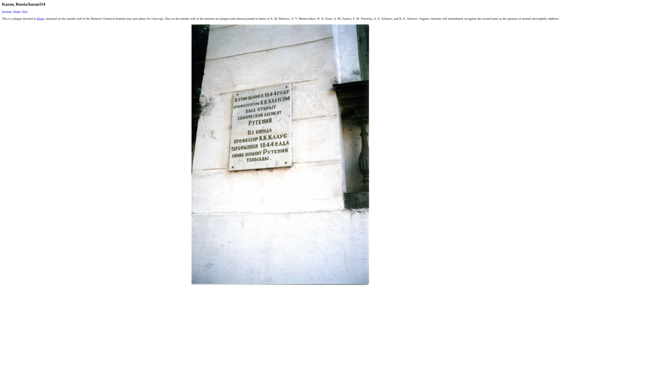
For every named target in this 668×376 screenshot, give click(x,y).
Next (24, 11)
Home (16, 11)
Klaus (40, 18)
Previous (6, 11)
